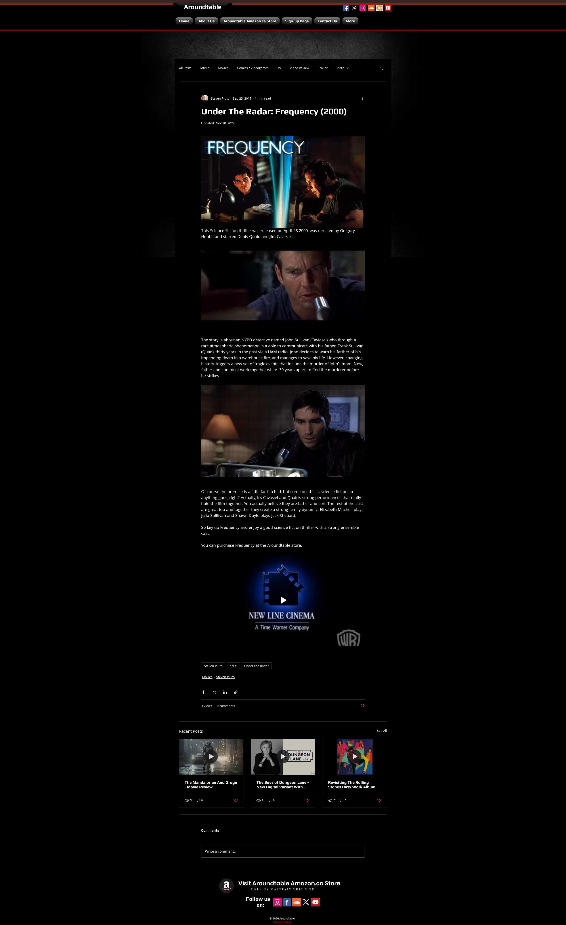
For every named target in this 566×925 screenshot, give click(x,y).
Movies (223, 68)
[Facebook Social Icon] (346, 8)
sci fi (233, 666)
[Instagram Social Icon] (362, 8)
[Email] (379, 8)
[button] (381, 68)
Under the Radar (256, 666)
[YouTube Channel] (388, 8)
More (340, 68)
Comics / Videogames (253, 68)
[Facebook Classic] (287, 902)
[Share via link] (236, 692)
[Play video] (283, 600)
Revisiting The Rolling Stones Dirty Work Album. (352, 784)
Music (204, 68)
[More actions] (362, 98)
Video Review (299, 68)
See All (382, 730)
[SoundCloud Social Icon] (371, 8)
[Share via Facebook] (203, 692)
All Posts (185, 68)
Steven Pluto (213, 666)
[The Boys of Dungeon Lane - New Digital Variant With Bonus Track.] (283, 757)
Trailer (323, 68)
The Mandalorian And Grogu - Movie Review (211, 784)
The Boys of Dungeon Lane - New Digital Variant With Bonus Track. (282, 784)
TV (279, 68)
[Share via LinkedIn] (225, 692)
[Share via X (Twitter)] (214, 692)
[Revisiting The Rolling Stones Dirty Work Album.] (355, 757)
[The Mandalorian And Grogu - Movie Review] (211, 757)
